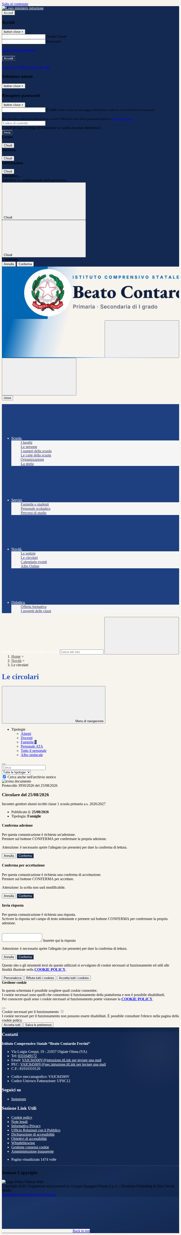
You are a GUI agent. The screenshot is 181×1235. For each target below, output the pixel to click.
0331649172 (27, 1056)
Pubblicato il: (21, 812)
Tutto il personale (33, 751)
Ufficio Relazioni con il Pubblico (35, 1130)
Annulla (9, 264)
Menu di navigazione (88, 721)
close (7, 398)
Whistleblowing (23, 1143)
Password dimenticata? (19, 50)
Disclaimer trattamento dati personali (29, 1195)
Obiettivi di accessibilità (29, 1139)
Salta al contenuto (15, 4)
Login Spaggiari (122, 119)
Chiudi (8, 145)
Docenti (27, 738)
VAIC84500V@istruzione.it (61, 1060)
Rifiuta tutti (40, 978)
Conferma (25, 264)
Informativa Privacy (26, 1126)
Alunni (26, 734)
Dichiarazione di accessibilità (32, 1134)
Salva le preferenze (38, 1025)
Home (16, 656)
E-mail (51, 110)
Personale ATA (32, 746)
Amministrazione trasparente (32, 1151)
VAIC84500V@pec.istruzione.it (63, 1064)
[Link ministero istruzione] (23, 8)
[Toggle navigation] (39, 376)
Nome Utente (56, 36)
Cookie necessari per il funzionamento (31, 1012)
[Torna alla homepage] (90, 293)
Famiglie (29, 742)
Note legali (19, 1122)
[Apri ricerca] (142, 339)
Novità (16, 661)
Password (53, 41)
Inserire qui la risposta (59, 940)
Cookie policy (21, 1117)
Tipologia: (18, 816)
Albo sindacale (32, 755)
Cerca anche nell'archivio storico (32, 777)
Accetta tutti (74, 978)
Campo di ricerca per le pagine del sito (30, 652)
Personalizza (12, 978)
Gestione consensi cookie (30, 1147)
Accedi (8, 13)
